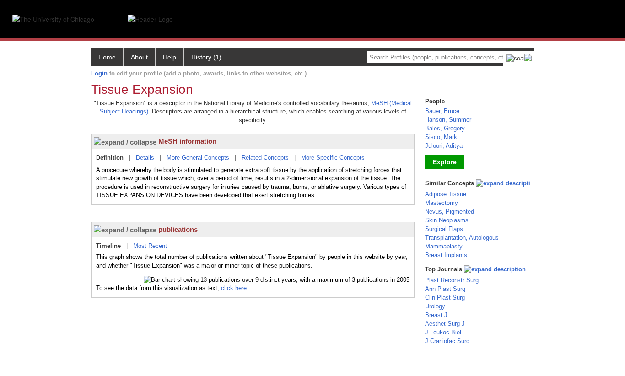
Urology (435, 306)
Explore (445, 162)
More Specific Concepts (333, 157)
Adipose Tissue (445, 194)
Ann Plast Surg (445, 288)
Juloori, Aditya (444, 145)
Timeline (108, 245)
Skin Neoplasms (447, 220)
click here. (234, 288)
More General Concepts (198, 157)
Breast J (436, 315)
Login (99, 73)
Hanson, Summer (448, 119)
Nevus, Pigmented (449, 211)
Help (169, 57)
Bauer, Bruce (442, 110)
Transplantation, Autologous (462, 237)
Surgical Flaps (444, 229)
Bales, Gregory (445, 128)
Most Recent (150, 245)
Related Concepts (265, 157)
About (139, 57)
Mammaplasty (444, 246)
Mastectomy (441, 202)
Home (107, 57)
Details (145, 157)
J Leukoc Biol (443, 332)
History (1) (206, 57)
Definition (110, 157)
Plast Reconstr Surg (452, 280)
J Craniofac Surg (447, 341)
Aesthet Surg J (445, 323)
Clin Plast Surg (445, 297)
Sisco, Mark (441, 137)
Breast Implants (446, 255)
